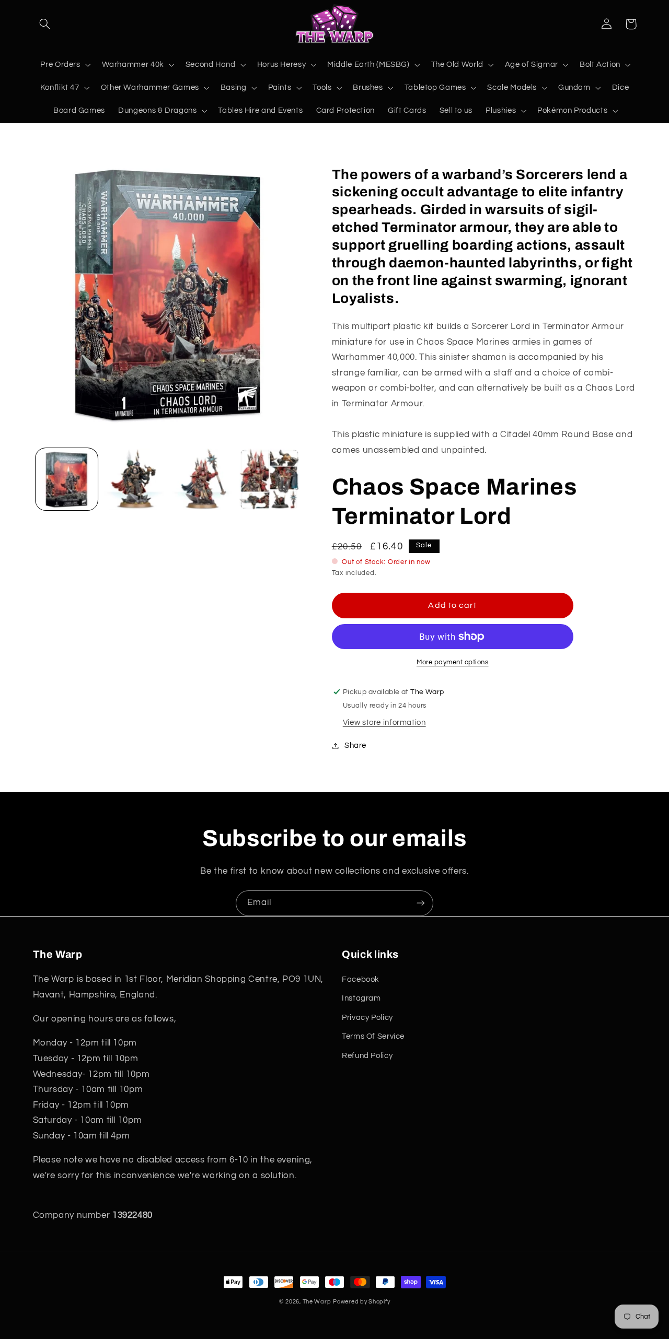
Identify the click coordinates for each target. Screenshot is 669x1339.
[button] (45, 24)
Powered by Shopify (361, 1302)
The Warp (317, 1302)
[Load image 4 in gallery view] (269, 480)
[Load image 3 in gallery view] (202, 480)
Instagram (361, 998)
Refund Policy (367, 1056)
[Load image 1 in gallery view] (67, 480)
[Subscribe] (421, 903)
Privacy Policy (367, 1017)
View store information (384, 722)
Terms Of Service (373, 1036)
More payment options (453, 662)
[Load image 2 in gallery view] (134, 480)
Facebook (360, 979)
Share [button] (355, 745)
